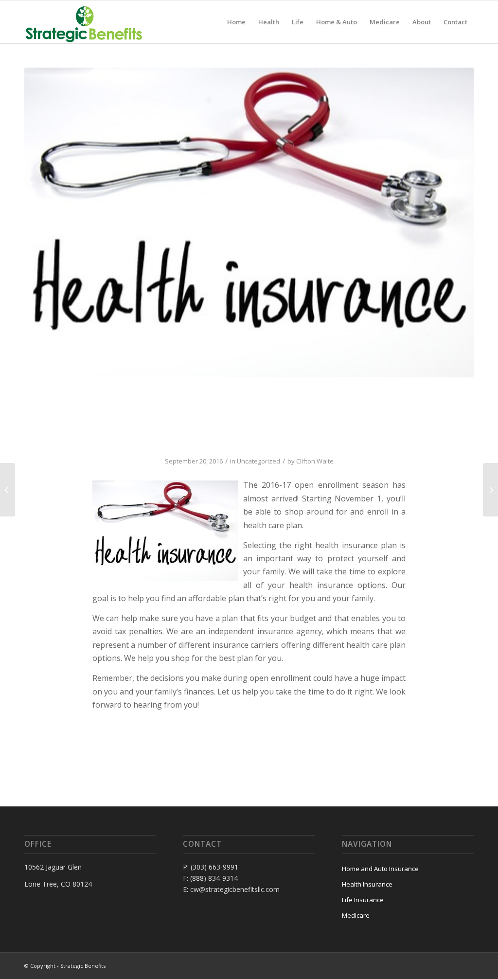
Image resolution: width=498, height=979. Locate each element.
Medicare (356, 915)
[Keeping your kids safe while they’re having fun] (490, 489)
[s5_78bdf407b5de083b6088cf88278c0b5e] (249, 222)
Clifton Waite (315, 461)
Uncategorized (258, 461)
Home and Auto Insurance (380, 868)
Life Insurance (363, 899)
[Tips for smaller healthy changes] (7, 489)
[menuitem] (236, 21)
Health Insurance (367, 884)
